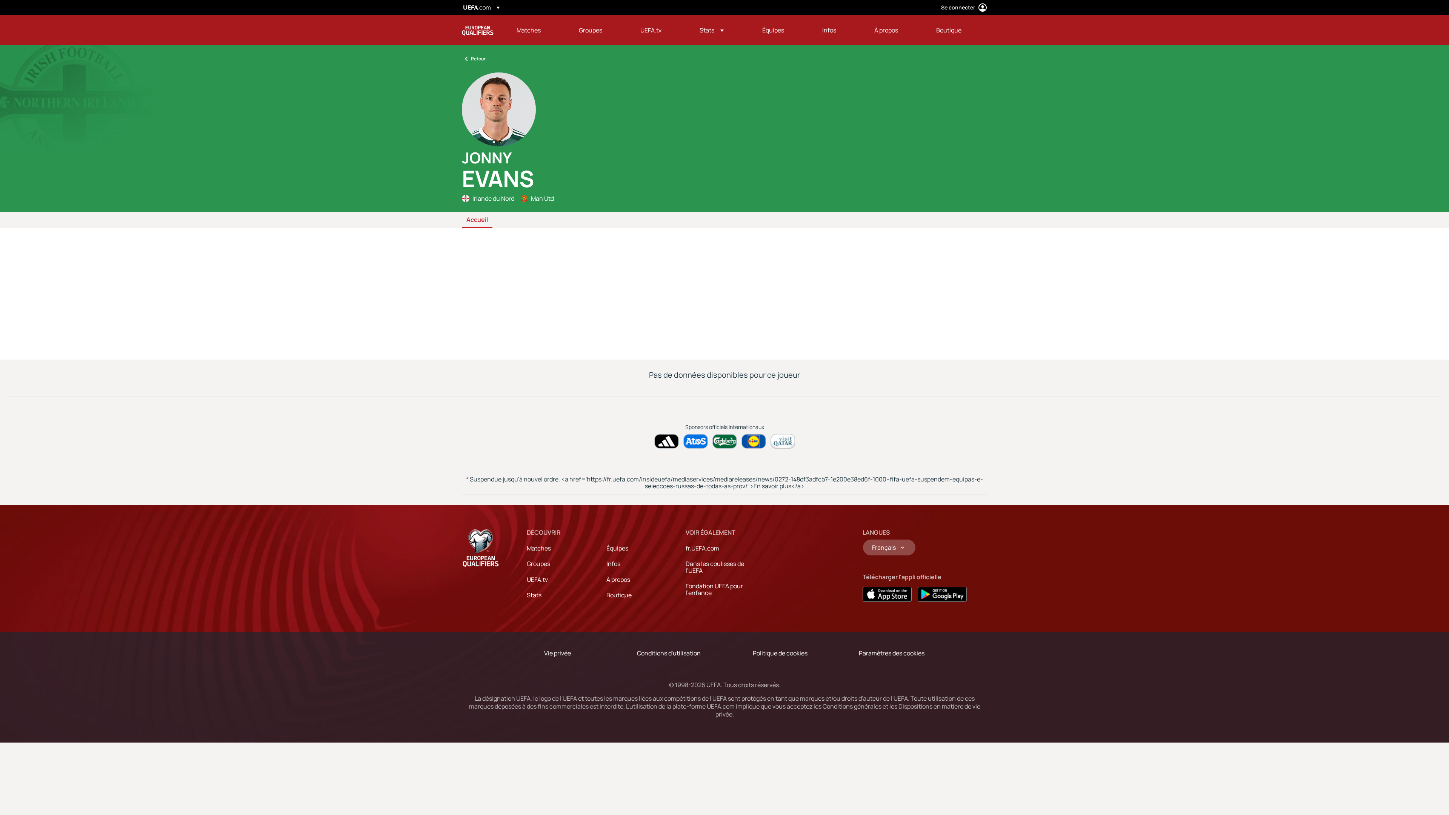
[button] (712, 30)
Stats (534, 595)
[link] (529, 30)
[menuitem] (538, 30)
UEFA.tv (537, 579)
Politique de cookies (780, 653)
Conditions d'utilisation (669, 653)
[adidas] (666, 441)
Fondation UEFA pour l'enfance (714, 589)
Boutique (619, 595)
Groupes (538, 564)
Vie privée (557, 653)
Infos (613, 564)
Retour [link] (478, 58)
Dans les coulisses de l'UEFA (715, 567)
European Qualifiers (478, 30)
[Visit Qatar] (783, 441)
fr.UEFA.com (702, 548)
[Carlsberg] (724, 441)
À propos (618, 579)
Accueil (477, 220)
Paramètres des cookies (891, 653)
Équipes (617, 548)
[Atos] (695, 441)
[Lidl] (753, 441)
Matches (539, 548)
